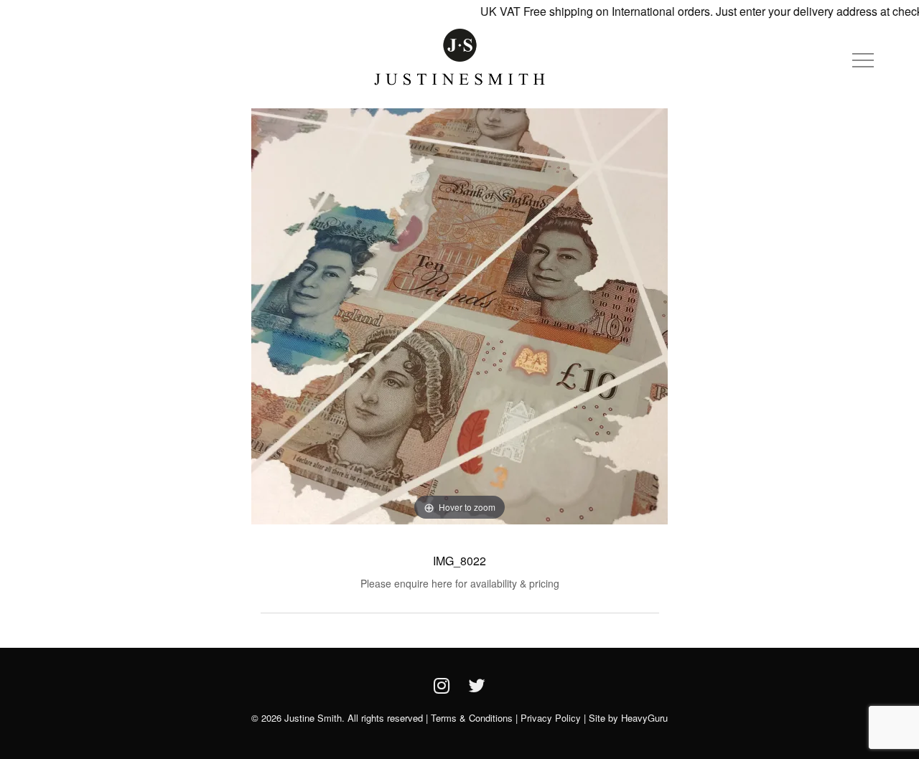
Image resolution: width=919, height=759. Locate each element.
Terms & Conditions (472, 718)
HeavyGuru (644, 718)
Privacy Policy (551, 718)
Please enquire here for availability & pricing (459, 583)
